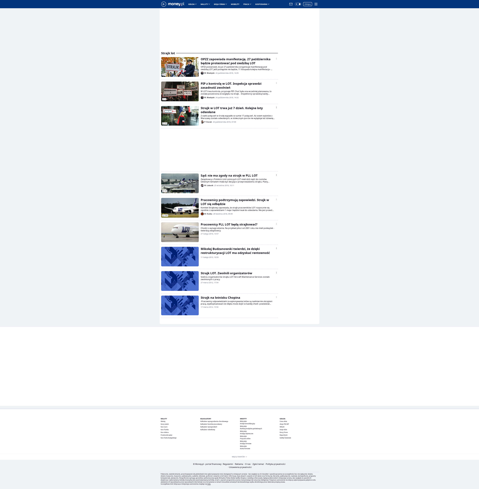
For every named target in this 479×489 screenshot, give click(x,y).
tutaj (208, 484)
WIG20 (282, 427)
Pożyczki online (245, 438)
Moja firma (219, 4)
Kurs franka (165, 430)
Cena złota (283, 421)
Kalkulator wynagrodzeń (208, 427)
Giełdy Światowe (285, 438)
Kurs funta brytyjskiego (169, 438)
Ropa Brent (283, 435)
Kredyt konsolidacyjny (247, 424)
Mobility (235, 4)
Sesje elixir (283, 430)
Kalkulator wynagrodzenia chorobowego (214, 421)
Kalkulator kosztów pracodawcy (211, 424)
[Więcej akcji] (276, 58)
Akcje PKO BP (284, 424)
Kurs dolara (165, 432)
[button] (298, 4)
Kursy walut (165, 424)
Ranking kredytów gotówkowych (251, 429)
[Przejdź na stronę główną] (163, 5)
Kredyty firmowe (245, 443)
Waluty (204, 4)
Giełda (191, 4)
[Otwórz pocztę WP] (291, 4)
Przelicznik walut (166, 435)
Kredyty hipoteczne (246, 434)
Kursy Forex (284, 432)
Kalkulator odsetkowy (207, 430)
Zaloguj (307, 4)
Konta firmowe (245, 448)
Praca (246, 4)
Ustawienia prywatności (240, 467)
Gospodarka (261, 4)
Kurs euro (164, 427)
